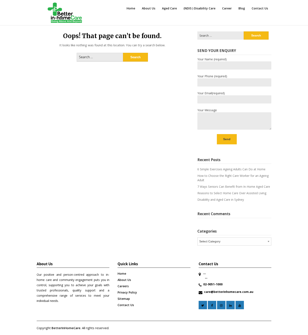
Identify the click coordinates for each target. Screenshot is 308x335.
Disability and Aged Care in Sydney (220, 200)
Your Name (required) (212, 59)
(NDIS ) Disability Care (199, 8)
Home (131, 8)
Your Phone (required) (212, 76)
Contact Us (260, 8)
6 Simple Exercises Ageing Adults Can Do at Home (231, 169)
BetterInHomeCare (66, 328)
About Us (148, 8)
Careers (123, 286)
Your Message (207, 110)
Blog (241, 8)
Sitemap (124, 299)
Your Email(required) (211, 93)
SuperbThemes (139, 328)
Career (227, 8)
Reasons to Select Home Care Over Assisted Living (231, 193)
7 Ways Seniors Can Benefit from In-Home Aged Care (233, 187)
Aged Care (169, 8)
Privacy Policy (127, 292)
